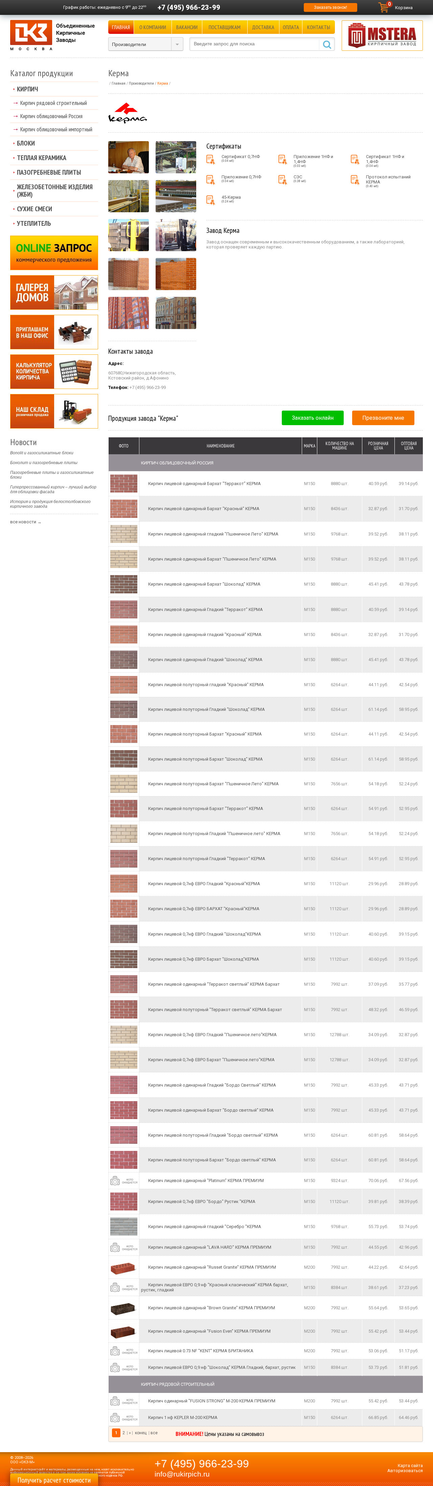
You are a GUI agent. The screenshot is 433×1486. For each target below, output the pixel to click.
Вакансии (187, 27)
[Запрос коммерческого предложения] (54, 253)
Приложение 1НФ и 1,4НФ (313, 161)
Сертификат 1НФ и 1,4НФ (385, 161)
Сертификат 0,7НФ (241, 158)
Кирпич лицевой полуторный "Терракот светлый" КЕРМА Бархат (215, 1009)
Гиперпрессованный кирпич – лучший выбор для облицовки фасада (53, 489)
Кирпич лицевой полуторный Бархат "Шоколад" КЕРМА (205, 759)
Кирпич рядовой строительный (53, 103)
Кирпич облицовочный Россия (51, 116)
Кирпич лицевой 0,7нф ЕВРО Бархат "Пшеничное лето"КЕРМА (211, 1059)
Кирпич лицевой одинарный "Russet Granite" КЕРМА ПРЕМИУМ (212, 1267)
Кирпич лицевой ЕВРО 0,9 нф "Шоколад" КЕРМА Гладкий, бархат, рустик (222, 1367)
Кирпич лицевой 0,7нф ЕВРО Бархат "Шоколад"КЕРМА (203, 959)
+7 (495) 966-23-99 (189, 7)
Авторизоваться (405, 1470)
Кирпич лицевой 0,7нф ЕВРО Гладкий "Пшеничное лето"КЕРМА (212, 1034)
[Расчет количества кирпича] (54, 372)
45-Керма (231, 199)
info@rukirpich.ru (182, 1474)
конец (140, 1432)
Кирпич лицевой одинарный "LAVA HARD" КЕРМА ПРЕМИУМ (209, 1247)
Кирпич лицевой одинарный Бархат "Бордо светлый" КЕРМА (211, 1110)
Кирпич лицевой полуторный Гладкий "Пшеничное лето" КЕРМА (214, 833)
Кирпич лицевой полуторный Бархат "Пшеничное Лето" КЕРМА (213, 783)
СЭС (300, 178)
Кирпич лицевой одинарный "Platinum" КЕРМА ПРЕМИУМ (206, 1180)
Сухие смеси (34, 208)
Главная (121, 27)
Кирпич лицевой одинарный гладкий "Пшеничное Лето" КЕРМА (213, 534)
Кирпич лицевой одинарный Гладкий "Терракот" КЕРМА (205, 609)
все (154, 1432)
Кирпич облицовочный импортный (56, 129)
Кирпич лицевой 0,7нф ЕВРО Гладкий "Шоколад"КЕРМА (204, 934)
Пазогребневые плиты (49, 172)
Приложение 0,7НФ (241, 178)
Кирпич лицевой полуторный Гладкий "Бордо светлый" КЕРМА (213, 1135)
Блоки (26, 143)
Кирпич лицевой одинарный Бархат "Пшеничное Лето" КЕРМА (212, 559)
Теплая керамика (41, 157)
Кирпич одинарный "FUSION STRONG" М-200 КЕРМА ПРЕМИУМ (211, 1400)
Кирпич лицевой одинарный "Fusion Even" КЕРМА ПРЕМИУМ (209, 1331)
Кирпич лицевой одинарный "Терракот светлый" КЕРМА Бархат (214, 984)
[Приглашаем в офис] (54, 332)
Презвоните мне (383, 418)
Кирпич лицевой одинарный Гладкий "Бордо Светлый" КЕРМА (212, 1085)
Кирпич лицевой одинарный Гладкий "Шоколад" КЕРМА (205, 659)
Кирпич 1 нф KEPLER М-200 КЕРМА (183, 1417)
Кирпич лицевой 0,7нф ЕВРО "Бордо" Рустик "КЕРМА (201, 1201)
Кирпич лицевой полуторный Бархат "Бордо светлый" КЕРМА (212, 1159)
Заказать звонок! (330, 7)
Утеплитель (34, 223)
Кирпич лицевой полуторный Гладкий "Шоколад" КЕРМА (206, 709)
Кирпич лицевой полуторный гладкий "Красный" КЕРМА (206, 684)
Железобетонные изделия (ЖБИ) (55, 190)
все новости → (26, 521)
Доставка (263, 27)
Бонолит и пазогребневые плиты (43, 462)
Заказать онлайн (313, 418)
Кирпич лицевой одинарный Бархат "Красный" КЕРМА (203, 508)
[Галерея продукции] (54, 292)
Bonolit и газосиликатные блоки (41, 453)
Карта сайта (410, 1465)
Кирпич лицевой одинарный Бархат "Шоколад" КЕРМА (204, 584)
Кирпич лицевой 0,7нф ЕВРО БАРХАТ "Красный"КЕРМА (203, 908)
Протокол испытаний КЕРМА (388, 181)
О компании (152, 27)
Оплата (291, 27)
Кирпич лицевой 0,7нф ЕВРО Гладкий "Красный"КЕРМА (204, 883)
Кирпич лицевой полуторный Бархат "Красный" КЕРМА (205, 734)
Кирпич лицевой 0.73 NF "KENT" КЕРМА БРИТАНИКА (200, 1350)
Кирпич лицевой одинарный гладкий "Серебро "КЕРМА (204, 1226)
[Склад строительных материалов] (54, 411)
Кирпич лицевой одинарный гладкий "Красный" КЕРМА (204, 634)
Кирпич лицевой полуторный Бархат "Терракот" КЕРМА (205, 808)
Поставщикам (225, 27)
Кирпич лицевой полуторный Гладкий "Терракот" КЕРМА (206, 858)
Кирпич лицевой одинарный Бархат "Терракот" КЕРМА (204, 483)
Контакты (318, 27)
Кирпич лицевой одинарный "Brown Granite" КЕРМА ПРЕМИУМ (211, 1307)
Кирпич (27, 89)
